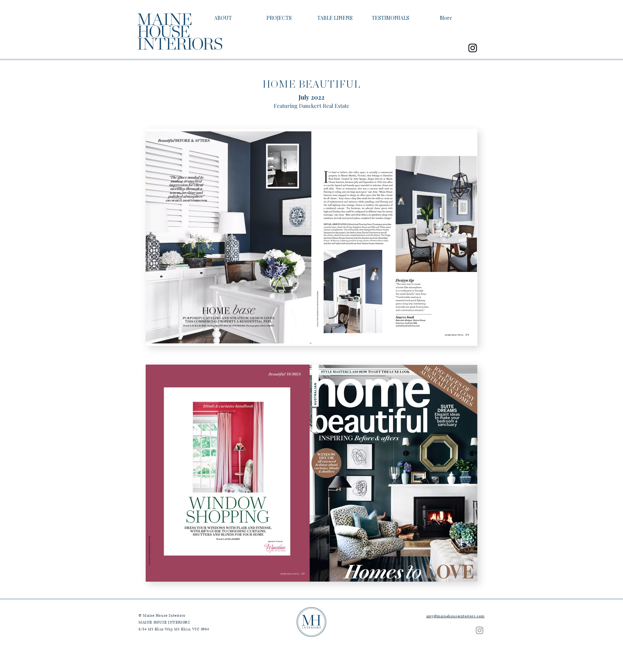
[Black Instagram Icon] (472, 48)
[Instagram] (479, 630)
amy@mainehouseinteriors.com (455, 616)
